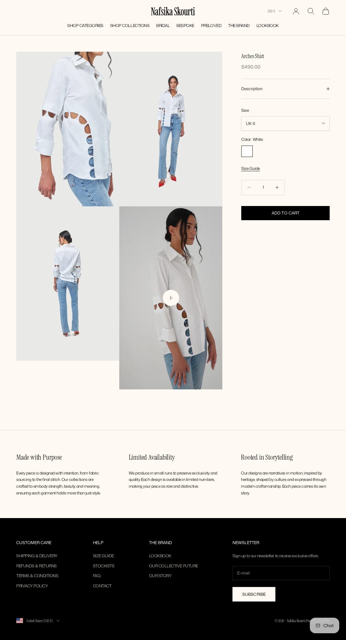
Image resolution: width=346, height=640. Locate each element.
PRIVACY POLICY (32, 586)
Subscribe (254, 594)
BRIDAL (163, 25)
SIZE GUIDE (103, 556)
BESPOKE (185, 25)
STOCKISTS (104, 566)
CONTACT (102, 586)
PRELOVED (211, 25)
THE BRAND (239, 25)
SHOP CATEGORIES (85, 25)
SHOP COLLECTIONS (129, 25)
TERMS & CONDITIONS (37, 576)
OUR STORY (160, 576)
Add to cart (285, 213)
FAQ (97, 576)
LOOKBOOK (267, 25)
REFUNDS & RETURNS (36, 566)
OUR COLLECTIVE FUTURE (173, 566)
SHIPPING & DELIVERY (36, 556)
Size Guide (250, 168)
